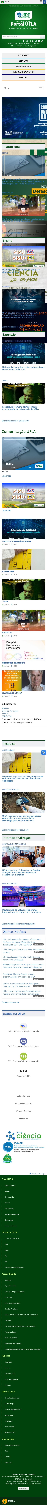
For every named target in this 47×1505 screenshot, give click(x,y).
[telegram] (39, 41)
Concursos (8, 1297)
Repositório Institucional (13, 1344)
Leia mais (6, 476)
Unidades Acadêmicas (12, 1214)
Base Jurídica (9, 1415)
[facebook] (23, 41)
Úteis (6, 1451)
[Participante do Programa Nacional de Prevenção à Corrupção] (7, 1158)
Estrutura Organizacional (13, 1409)
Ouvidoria (23, 1118)
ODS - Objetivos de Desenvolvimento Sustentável (21, 1315)
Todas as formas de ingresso (14, 1267)
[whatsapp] (30, 41)
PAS (6, 1256)
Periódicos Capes (10, 1332)
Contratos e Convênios (12, 1303)
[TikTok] (36, 41)
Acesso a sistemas (11, 1226)
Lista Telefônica (23, 1096)
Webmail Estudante (23, 1103)
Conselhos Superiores (12, 1398)
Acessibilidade (14, 6)
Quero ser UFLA (23, 66)
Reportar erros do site (12, 1445)
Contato (19, 46)
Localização (8, 1421)
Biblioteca (8, 1280)
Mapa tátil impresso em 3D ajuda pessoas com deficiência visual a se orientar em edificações (22, 778)
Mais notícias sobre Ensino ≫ (14, 327)
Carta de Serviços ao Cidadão (14, 1292)
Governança (9, 1220)
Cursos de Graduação (12, 1239)
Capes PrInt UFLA (10, 1286)
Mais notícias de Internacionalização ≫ (18, 924)
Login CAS (8, 1463)
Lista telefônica (23, 1488)
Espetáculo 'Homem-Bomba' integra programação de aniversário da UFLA (20, 408)
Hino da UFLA (9, 1427)
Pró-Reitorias (9, 1209)
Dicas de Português (10, 711)
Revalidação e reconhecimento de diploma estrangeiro (23, 1349)
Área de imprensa (30, 46)
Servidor (23, 61)
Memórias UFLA (10, 1433)
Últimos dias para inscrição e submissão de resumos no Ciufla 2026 (23, 368)
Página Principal (10, 1186)
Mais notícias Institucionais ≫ (14, 232)
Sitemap (35, 6)
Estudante (23, 55)
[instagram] (27, 41)
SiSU (6, 1244)
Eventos (5, 713)
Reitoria (7, 1203)
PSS (6, 1262)
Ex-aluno (8, 1385)
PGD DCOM (7, 716)
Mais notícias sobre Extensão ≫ (15, 420)
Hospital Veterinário (11, 1309)
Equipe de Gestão (24, 43)
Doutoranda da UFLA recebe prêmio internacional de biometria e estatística (21, 911)
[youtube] (42, 41)
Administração (9, 1404)
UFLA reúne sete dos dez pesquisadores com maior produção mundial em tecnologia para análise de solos (21, 818)
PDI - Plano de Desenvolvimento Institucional (20, 1326)
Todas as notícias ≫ (10, 1002)
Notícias (5, 708)
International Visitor (23, 72)
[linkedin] (33, 41)
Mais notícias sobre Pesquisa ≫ (15, 830)
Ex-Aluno (23, 77)
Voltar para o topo (38, 1174)
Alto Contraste (25, 6)
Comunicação (9, 1197)
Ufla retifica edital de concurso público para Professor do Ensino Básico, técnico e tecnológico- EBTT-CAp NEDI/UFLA (23, 181)
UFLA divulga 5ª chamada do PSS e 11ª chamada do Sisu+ (21, 270)
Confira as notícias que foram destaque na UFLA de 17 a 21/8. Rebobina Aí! (23, 220)
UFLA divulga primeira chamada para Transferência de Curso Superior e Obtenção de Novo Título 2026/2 (20, 315)
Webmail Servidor (23, 1111)
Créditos (7, 1457)
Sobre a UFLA (12, 43)
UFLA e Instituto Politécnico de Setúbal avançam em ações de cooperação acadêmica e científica (21, 872)
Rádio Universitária (11, 1338)
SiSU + (7, 1250)
